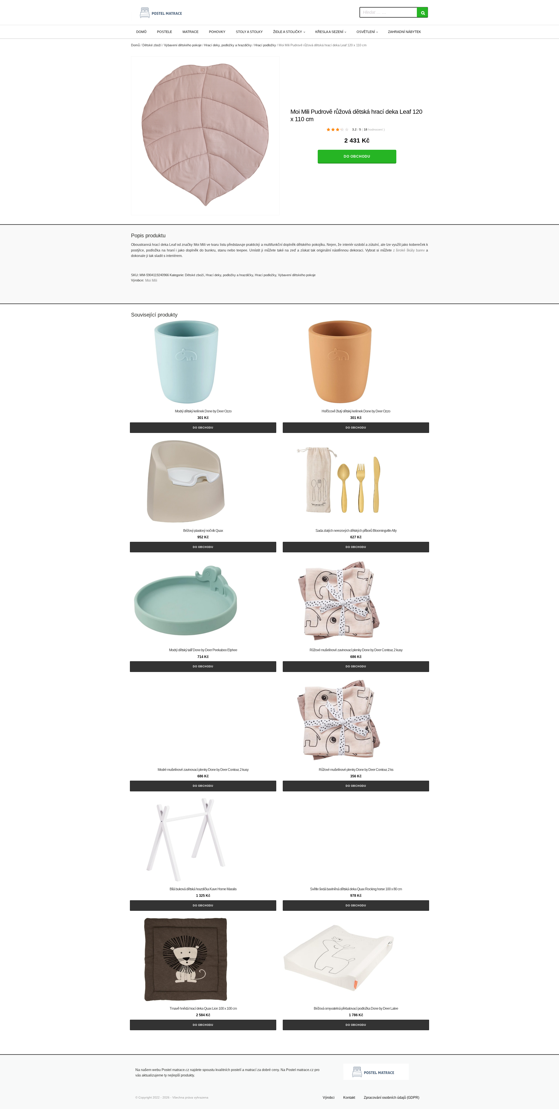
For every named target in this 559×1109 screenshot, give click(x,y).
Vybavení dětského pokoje (183, 45)
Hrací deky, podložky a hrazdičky (228, 45)
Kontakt (349, 1097)
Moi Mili (151, 280)
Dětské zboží (151, 45)
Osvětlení (366, 32)
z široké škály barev (409, 250)
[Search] (422, 12)
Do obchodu (357, 156)
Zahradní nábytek (404, 32)
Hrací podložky (265, 45)
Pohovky (217, 32)
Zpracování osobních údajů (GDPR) (391, 1097)
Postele (164, 32)
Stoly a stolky (249, 32)
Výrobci (329, 1097)
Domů (141, 32)
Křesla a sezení (329, 32)
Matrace (190, 32)
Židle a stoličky (287, 32)
